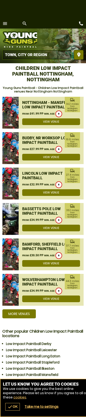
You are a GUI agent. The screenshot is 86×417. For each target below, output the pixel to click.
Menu (5, 23)
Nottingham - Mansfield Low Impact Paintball (47, 104)
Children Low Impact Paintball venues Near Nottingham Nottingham (48, 89)
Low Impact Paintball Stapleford (32, 362)
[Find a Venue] (36, 55)
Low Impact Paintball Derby (28, 343)
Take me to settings (42, 406)
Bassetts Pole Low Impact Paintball (41, 211)
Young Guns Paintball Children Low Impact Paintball (19, 39)
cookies (19, 397)
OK (12, 406)
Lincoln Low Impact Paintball (42, 175)
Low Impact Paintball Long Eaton (33, 356)
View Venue (51, 122)
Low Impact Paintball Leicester (31, 350)
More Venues (19, 313)
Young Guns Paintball (19, 88)
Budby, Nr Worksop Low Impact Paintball (45, 140)
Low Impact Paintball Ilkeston (30, 368)
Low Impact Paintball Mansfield (32, 374)
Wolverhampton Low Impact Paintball (43, 281)
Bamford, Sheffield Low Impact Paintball (46, 246)
